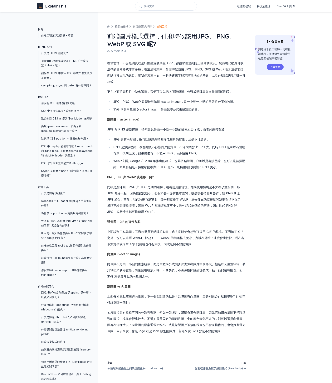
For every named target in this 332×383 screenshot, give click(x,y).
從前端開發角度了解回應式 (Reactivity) (220, 368)
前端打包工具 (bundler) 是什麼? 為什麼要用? (66, 260)
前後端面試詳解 (142, 26)
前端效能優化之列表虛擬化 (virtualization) (135, 368)
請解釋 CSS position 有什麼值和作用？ (65, 138)
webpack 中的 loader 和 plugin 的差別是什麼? (66, 203)
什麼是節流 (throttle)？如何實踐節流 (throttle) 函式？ (63, 319)
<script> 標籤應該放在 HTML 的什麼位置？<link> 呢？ (64, 63)
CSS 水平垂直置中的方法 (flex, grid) (63, 163)
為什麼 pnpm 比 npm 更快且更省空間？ (65, 213)
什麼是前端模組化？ (53, 193)
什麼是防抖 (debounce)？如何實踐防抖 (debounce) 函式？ (65, 307)
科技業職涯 (263, 6)
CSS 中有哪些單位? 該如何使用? (61, 110)
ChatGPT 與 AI (285, 6)
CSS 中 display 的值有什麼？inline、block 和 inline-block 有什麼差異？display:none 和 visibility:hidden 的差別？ (67, 151)
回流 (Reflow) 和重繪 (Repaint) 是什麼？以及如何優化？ (66, 295)
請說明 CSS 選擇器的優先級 (58, 103)
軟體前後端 (244, 6)
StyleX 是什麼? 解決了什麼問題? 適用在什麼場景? (66, 173)
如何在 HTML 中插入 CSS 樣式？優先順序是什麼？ (66, 75)
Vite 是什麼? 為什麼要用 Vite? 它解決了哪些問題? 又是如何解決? (66, 223)
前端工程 (161, 26)
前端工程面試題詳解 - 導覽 (57, 35)
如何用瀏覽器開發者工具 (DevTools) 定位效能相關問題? (66, 364)
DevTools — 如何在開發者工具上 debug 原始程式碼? (66, 376)
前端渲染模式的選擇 (53, 341)
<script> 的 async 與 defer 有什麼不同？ (66, 85)
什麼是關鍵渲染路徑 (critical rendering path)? (65, 332)
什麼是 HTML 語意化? (54, 53)
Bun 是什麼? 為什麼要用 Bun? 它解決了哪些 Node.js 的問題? (66, 235)
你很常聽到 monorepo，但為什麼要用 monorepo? (64, 272)
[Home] (108, 26)
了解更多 (275, 67)
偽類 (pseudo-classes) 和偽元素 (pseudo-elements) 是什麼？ (61, 128)
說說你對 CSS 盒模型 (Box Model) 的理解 (66, 118)
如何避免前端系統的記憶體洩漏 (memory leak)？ (66, 352)
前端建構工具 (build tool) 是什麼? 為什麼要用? (66, 248)
